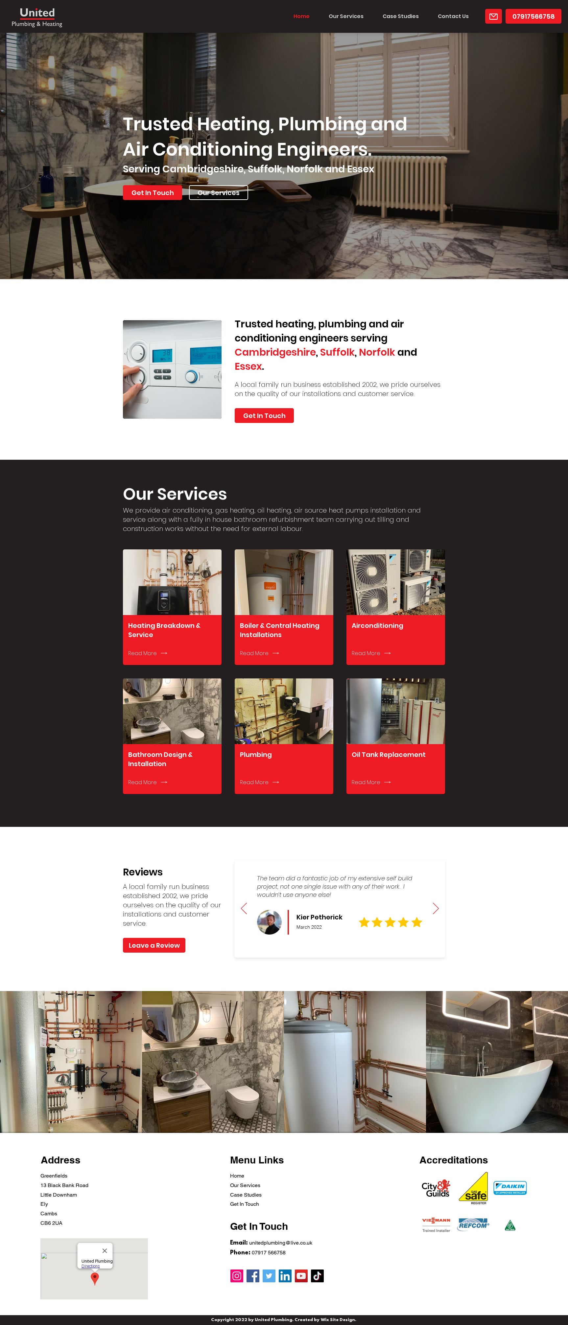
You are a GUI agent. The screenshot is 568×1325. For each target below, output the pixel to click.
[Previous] (244, 909)
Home (237, 1176)
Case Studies (246, 1195)
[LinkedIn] (285, 1276)
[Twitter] (269, 1276)
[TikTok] (317, 1276)
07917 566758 (269, 1252)
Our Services (245, 1185)
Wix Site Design (338, 1319)
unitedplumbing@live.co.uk (280, 1243)
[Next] (436, 909)
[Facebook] (253, 1276)
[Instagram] (236, 1276)
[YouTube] (301, 1276)
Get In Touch (244, 1204)
